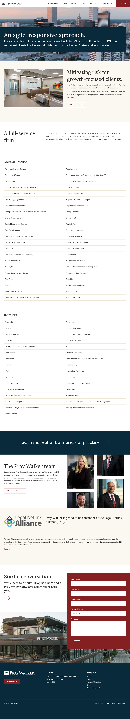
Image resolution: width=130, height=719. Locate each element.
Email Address (76, 599)
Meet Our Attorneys (15, 491)
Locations (92, 3)
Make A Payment (107, 3)
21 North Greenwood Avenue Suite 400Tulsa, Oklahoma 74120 (61, 677)
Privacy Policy (110, 703)
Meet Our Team (76, 105)
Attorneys (91, 679)
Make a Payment (93, 688)
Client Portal (12, 681)
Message (74, 619)
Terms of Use (97, 703)
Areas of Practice (69, 3)
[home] (12, 3)
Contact (123, 3)
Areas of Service (77, 609)
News (82, 3)
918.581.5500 (50, 682)
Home (89, 676)
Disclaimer (121, 703)
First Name (75, 579)
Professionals (53, 3)
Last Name (75, 589)
